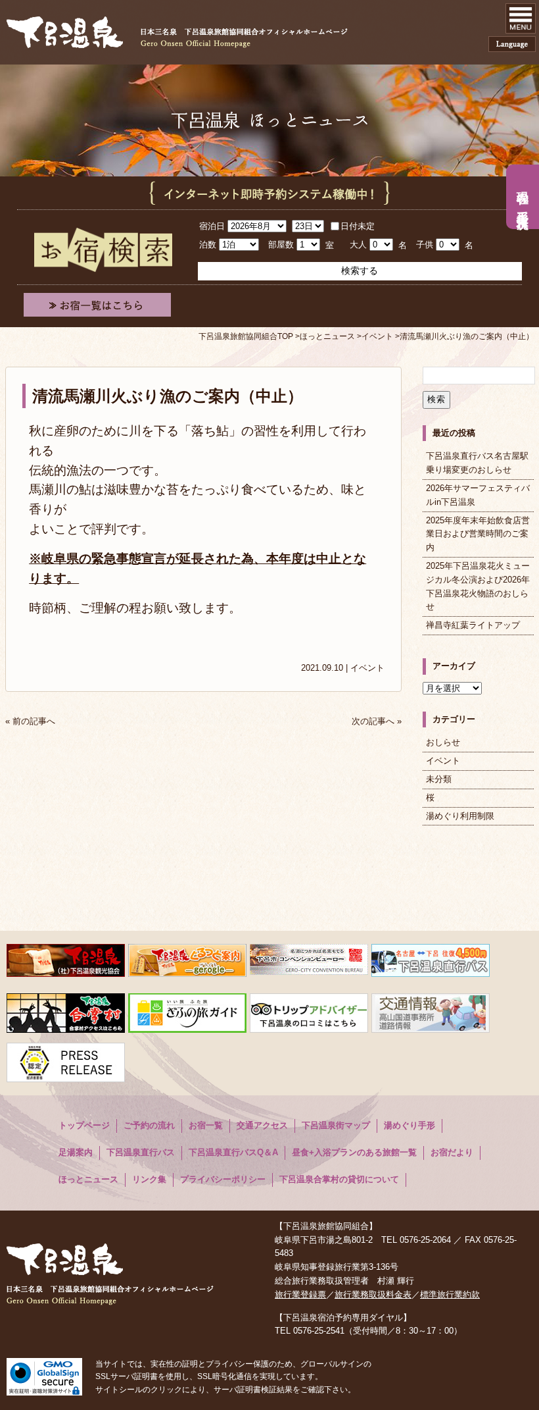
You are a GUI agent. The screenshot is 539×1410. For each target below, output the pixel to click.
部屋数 (281, 244)
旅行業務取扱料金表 (373, 1294)
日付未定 (357, 226)
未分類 (439, 779)
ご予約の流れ (149, 1125)
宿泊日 (212, 226)
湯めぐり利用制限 (460, 816)
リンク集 (149, 1179)
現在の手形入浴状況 (522, 196)
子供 (424, 244)
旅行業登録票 (300, 1294)
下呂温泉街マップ (336, 1125)
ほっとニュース (88, 1179)
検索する (359, 270)
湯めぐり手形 (409, 1125)
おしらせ (443, 742)
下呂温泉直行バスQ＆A (233, 1152)
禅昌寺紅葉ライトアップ (473, 625)
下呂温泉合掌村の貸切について (339, 1179)
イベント (367, 668)
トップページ (84, 1125)
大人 (358, 244)
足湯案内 (76, 1152)
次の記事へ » (377, 721)
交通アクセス (262, 1125)
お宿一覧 (206, 1125)
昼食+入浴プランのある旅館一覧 (354, 1152)
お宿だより (452, 1152)
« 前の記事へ (30, 721)
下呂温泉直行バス (140, 1152)
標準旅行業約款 (450, 1294)
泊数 (207, 244)
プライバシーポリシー (223, 1179)
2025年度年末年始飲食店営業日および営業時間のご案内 (478, 534)
